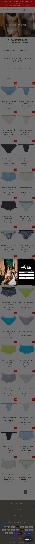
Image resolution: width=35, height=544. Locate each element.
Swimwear (26, 272)
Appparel (26, 275)
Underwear (26, 277)
